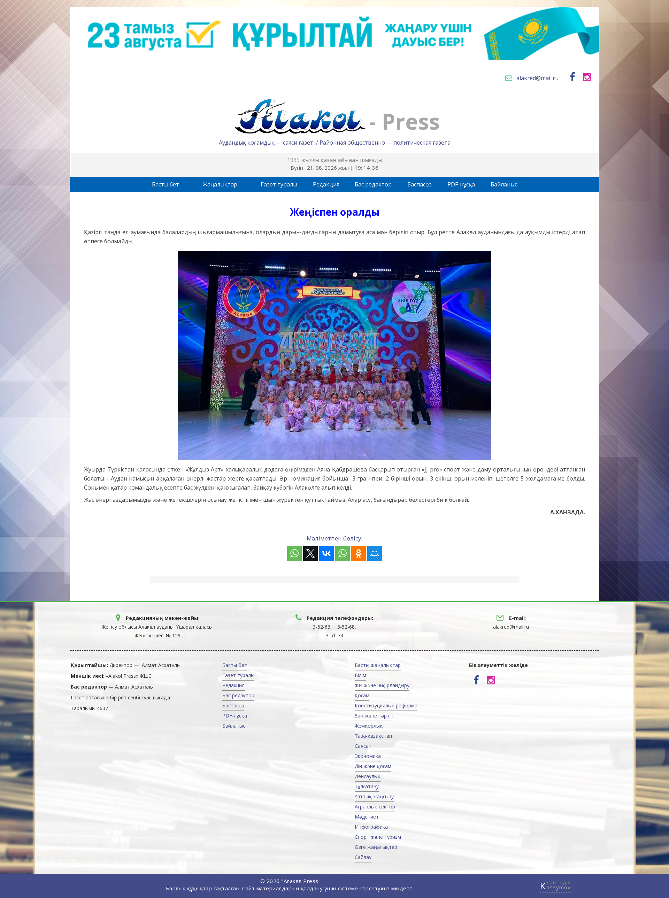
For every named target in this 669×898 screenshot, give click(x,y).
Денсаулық (367, 776)
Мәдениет (367, 816)
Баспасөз (419, 184)
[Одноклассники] (358, 553)
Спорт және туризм (378, 837)
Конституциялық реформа (386, 705)
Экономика (368, 756)
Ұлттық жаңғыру (374, 796)
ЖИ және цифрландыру (382, 685)
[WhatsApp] (294, 553)
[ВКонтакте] (326, 553)
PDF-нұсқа (461, 184)
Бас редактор (373, 184)
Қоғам (362, 695)
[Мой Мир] (374, 553)
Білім (360, 675)
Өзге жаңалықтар (376, 847)
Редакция (326, 184)
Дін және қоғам (373, 766)
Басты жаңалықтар (378, 665)
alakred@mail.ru (537, 78)
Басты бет (165, 184)
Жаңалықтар (220, 184)
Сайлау (363, 857)
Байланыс (504, 184)
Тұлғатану (367, 786)
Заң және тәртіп (374, 715)
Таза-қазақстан (373, 735)
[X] (310, 553)
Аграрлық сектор (375, 806)
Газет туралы (279, 184)
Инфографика (371, 826)
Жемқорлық (369, 725)
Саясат (363, 746)
